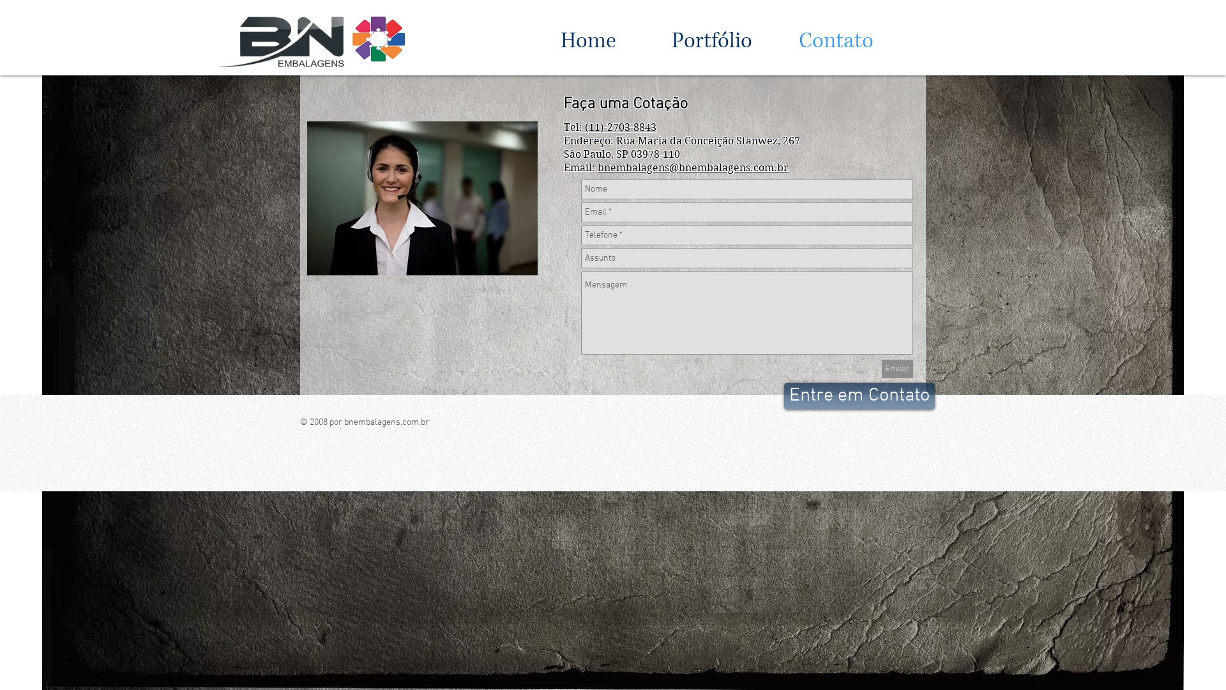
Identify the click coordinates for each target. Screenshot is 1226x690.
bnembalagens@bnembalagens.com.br (693, 168)
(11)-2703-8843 (619, 127)
